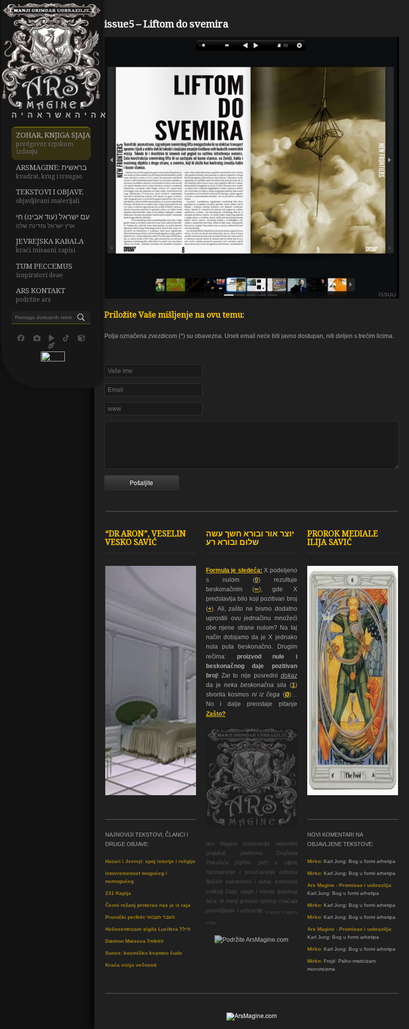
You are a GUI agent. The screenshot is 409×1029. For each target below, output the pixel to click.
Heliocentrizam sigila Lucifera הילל (148, 929)
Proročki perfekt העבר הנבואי (140, 917)
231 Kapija (118, 893)
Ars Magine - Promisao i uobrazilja (349, 885)
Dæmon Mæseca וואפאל (134, 941)
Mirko (314, 861)
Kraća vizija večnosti (131, 965)
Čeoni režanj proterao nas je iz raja (148, 905)
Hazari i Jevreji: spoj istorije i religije (150, 861)
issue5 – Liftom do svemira (166, 25)
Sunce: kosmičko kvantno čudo (143, 953)
